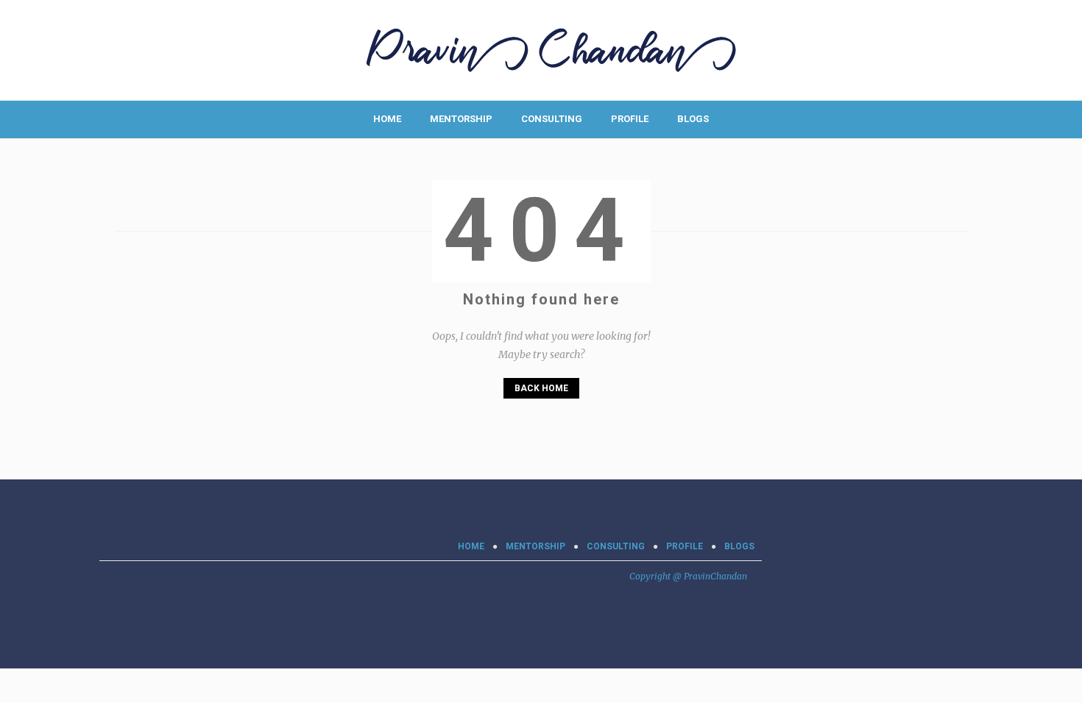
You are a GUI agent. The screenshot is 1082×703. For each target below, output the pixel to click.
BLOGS (693, 118)
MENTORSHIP (461, 118)
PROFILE (629, 118)
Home (387, 118)
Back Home (541, 388)
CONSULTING (551, 118)
